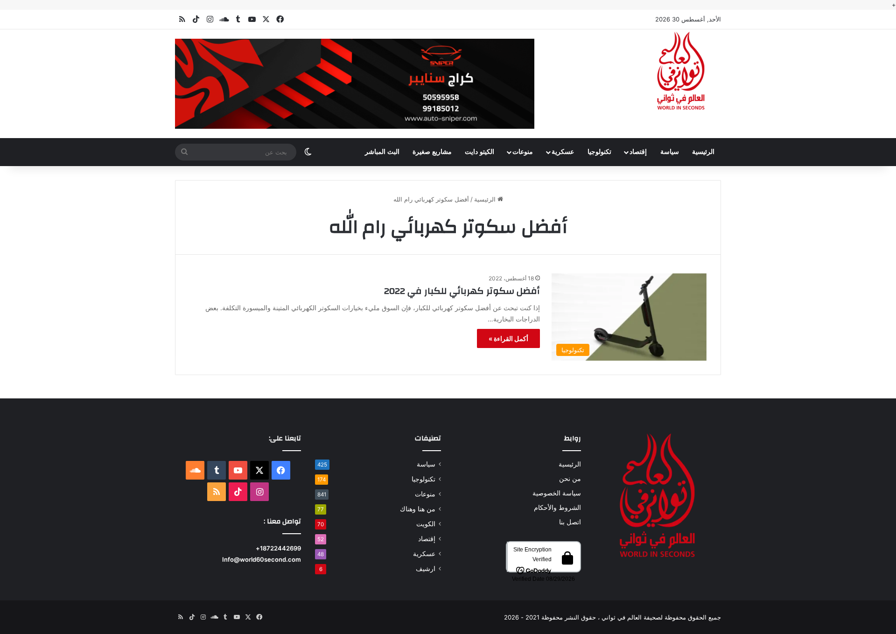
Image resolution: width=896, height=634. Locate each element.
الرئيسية (703, 151)
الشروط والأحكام (557, 507)
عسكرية (563, 151)
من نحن (570, 478)
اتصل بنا (570, 522)
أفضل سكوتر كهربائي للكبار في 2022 (462, 291)
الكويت (425, 524)
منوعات (522, 151)
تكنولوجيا (599, 151)
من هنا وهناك (417, 509)
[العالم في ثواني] (681, 71)
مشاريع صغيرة (432, 151)
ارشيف (425, 568)
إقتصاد (638, 151)
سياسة (669, 151)
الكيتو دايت (479, 151)
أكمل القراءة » (508, 338)
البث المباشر (382, 151)
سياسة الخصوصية (556, 493)
